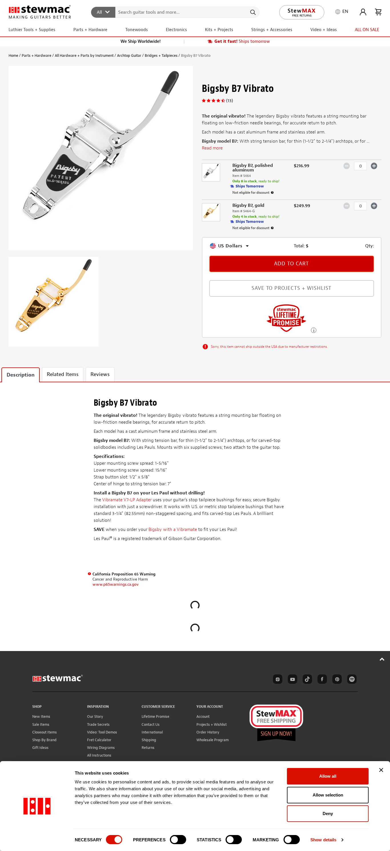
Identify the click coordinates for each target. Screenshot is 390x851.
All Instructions (99, 755)
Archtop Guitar (129, 55)
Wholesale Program (212, 739)
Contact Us (151, 724)
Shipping (149, 739)
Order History (207, 732)
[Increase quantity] (374, 166)
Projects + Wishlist (211, 724)
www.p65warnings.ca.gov (116, 584)
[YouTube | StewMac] (291, 680)
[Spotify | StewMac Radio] (351, 680)
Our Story (95, 716)
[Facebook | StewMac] (321, 680)
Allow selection (328, 795)
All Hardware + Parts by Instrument (84, 55)
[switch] (178, 839)
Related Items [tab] (63, 374)
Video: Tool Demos (102, 732)
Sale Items (40, 724)
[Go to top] (382, 659)
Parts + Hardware (36, 55)
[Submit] (252, 12)
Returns (148, 747)
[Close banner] (381, 770)
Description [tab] (21, 375)
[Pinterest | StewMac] (336, 680)
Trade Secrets (98, 724)
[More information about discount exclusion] (272, 192)
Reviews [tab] (100, 374)
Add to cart (291, 263)
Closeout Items (44, 732)
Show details (323, 839)
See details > (313, 330)
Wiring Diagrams (101, 747)
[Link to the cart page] (378, 12)
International (152, 732)
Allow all (327, 776)
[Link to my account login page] (363, 12)
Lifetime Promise (155, 716)
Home (13, 55)
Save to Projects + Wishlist (291, 288)
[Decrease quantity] (346, 166)
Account (203, 716)
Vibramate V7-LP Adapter (127, 500)
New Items (41, 716)
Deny (328, 813)
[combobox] (175, 12)
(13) (229, 101)
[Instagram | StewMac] (276, 680)
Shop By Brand (44, 739)
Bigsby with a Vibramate (172, 529)
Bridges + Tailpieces (161, 55)
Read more (212, 148)
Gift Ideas (40, 747)
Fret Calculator (99, 739)
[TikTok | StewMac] (306, 680)
